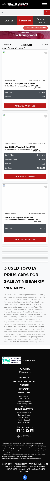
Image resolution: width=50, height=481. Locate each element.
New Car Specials (24, 401)
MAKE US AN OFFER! (25, 105)
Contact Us (7, 464)
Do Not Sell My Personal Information (28, 466)
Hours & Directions (24, 381)
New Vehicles (24, 396)
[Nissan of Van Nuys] (15, 4)
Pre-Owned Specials (24, 403)
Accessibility (21, 464)
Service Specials (24, 420)
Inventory (24, 393)
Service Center (24, 415)
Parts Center (24, 417)
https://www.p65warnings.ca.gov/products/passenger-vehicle (21, 458)
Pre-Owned (24, 399)
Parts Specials (24, 422)
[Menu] (44, 5)
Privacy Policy (35, 464)
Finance (24, 385)
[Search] (47, 12)
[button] (25, 477)
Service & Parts (24, 409)
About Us (24, 377)
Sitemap (24, 389)
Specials (24, 406)
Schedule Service (41, 21)
